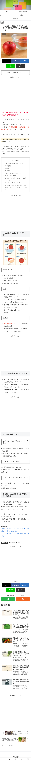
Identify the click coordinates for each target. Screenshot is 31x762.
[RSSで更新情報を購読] (23, 599)
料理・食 (5, 542)
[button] (20, 66)
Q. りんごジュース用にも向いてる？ (16, 185)
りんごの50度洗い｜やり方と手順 (14, 163)
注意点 (8, 171)
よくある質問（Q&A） (11, 175)
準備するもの (10, 166)
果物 (18, 542)
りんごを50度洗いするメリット (13, 173)
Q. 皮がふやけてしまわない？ (14, 182)
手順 (7, 168)
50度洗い (13, 542)
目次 (13, 160)
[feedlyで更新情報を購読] (8, 599)
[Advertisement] (15, 93)
